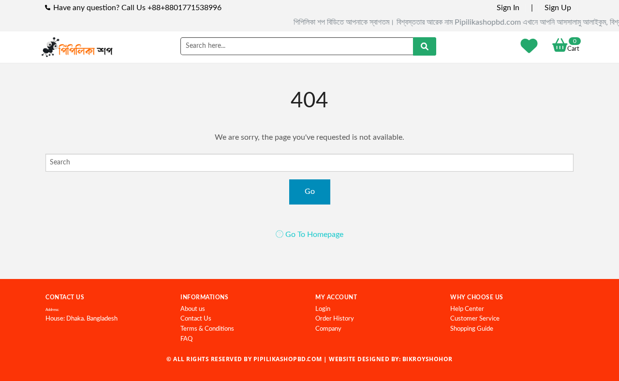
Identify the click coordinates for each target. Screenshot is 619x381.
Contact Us (195, 319)
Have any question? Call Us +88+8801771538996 (137, 8)
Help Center (467, 309)
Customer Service (475, 319)
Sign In (508, 8)
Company (328, 329)
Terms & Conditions (207, 329)
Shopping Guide (471, 329)
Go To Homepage (313, 234)
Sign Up (558, 8)
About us (192, 309)
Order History (334, 319)
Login (322, 309)
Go (310, 191)
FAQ (186, 339)
